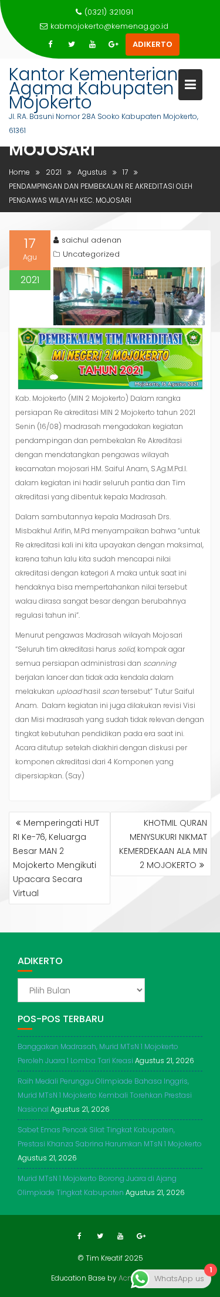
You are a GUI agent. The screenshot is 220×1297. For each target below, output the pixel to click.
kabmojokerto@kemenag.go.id (109, 26)
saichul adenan (91, 240)
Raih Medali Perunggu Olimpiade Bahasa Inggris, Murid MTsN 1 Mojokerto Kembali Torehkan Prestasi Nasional (105, 1095)
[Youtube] (92, 44)
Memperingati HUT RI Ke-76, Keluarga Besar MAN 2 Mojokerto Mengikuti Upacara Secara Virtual (56, 858)
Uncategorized (91, 254)
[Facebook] (50, 44)
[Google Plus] (113, 44)
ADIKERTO (152, 44)
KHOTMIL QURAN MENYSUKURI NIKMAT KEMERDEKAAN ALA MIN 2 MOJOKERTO (163, 844)
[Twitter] (71, 44)
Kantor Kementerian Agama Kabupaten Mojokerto (93, 88)
